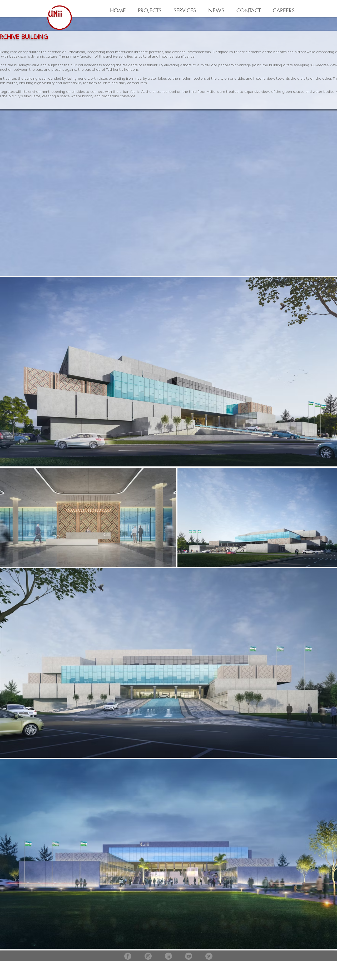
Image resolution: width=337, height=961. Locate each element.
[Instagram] (148, 956)
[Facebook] (127, 956)
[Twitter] (208, 956)
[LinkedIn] (168, 956)
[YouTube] (188, 956)
